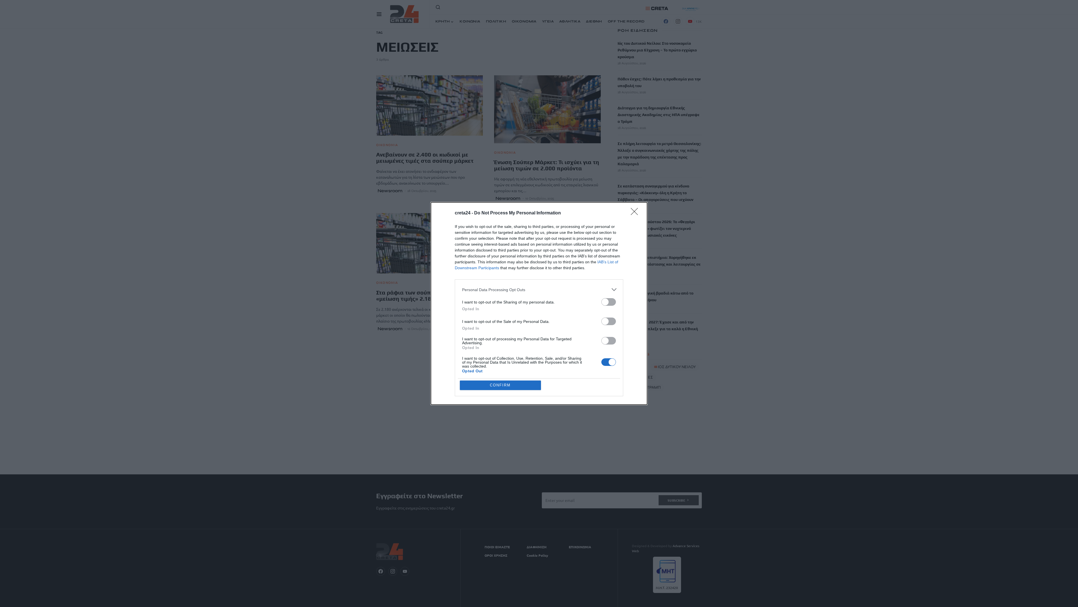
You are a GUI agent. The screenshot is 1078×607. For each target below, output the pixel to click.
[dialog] (539, 303)
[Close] (636, 213)
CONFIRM (500, 385)
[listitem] (539, 290)
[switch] (608, 302)
